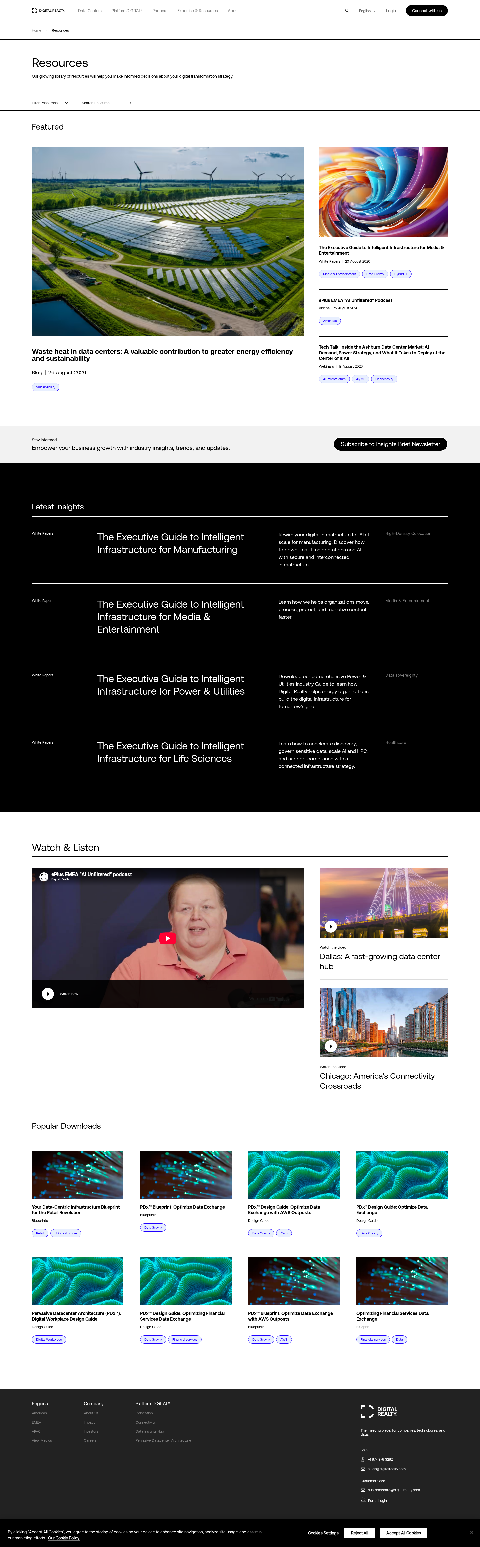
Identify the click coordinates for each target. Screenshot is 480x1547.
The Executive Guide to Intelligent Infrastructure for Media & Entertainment (170, 616)
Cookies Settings (323, 1533)
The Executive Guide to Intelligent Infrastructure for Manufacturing (170, 543)
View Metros (42, 1440)
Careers (90, 1440)
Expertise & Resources (198, 10)
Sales (365, 1450)
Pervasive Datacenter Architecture (163, 1440)
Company (94, 1403)
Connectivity (146, 1422)
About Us (91, 1413)
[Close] (472, 1532)
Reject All (359, 1533)
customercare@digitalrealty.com (394, 1490)
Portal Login (377, 1501)
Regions (40, 1403)
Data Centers (90, 10)
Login (391, 10)
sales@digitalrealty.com (387, 1469)
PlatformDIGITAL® (127, 10)
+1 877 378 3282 (380, 1459)
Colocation (144, 1413)
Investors (91, 1431)
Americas (39, 1413)
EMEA (36, 1422)
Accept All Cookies (403, 1533)
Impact (89, 1422)
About (233, 10)
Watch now (69, 994)
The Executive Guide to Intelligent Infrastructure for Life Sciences (170, 752)
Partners (160, 10)
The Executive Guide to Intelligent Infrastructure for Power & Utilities (171, 685)
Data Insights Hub (150, 1431)
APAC (36, 1431)
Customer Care (373, 1481)
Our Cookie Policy (64, 1538)
